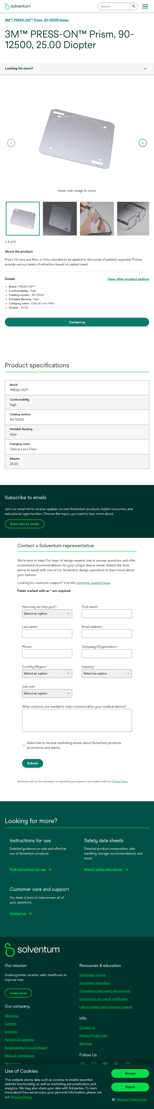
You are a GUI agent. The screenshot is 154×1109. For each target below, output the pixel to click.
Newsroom (13, 1063)
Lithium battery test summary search (106, 1007)
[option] (77, 143)
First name (90, 607)
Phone (26, 647)
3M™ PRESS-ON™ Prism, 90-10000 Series (37, 20)
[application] (77, 139)
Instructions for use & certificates (103, 999)
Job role (29, 687)
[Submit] (134, 6)
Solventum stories (92, 975)
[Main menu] (145, 6)
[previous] (11, 143)
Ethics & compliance (19, 1056)
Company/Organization (100, 647)
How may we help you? (39, 607)
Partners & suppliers (19, 1040)
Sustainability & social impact (26, 1048)
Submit (32, 763)
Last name (30, 627)
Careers (10, 1024)
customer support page (93, 583)
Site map (85, 1044)
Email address (92, 627)
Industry (88, 667)
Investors (11, 1032)
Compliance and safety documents (104, 991)
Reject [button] (130, 1087)
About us (11, 1016)
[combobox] (118, 6)
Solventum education (94, 983)
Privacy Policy (21, 1097)
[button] (129, 1099)
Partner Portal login (93, 1036)
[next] (143, 143)
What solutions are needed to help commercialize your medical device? (74, 706)
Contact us (87, 1028)
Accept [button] (130, 1073)
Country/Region (34, 667)
